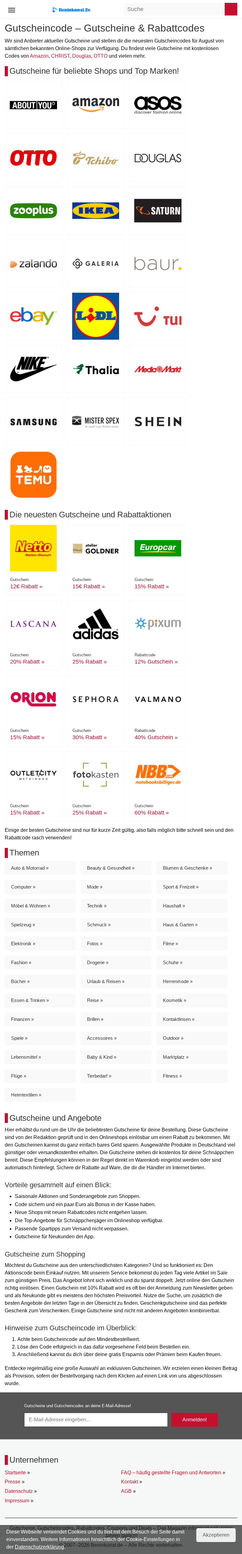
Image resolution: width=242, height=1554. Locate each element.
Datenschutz (19, 1491)
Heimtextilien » (26, 1094)
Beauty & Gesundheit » (111, 868)
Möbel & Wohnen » (30, 905)
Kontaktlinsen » (178, 1019)
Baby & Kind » (101, 1057)
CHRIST (60, 56)
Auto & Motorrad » (30, 868)
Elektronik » (23, 943)
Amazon (39, 56)
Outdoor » (173, 1038)
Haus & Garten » (180, 924)
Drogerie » (97, 962)
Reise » (95, 1000)
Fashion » (21, 962)
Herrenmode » (178, 981)
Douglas (81, 56)
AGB (126, 1491)
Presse (12, 1481)
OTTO (100, 56)
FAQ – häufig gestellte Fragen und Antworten (171, 1472)
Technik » (97, 905)
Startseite (15, 1472)
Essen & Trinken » (30, 1000)
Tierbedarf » (99, 1076)
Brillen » (95, 1019)
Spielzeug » (23, 924)
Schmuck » (99, 924)
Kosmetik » (174, 1000)
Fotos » (94, 943)
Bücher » (20, 981)
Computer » (23, 886)
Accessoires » (102, 1038)
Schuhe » (172, 962)
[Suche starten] (231, 9)
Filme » (170, 943)
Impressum (17, 1500)
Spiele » (19, 1038)
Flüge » (18, 1076)
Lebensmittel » (26, 1057)
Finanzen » (22, 1019)
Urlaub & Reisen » (105, 981)
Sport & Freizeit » (181, 886)
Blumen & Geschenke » (187, 868)
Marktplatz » (175, 1057)
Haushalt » (174, 905)
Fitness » (172, 1076)
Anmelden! (194, 1419)
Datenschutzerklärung (39, 1547)
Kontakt (129, 1481)
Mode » (94, 886)
